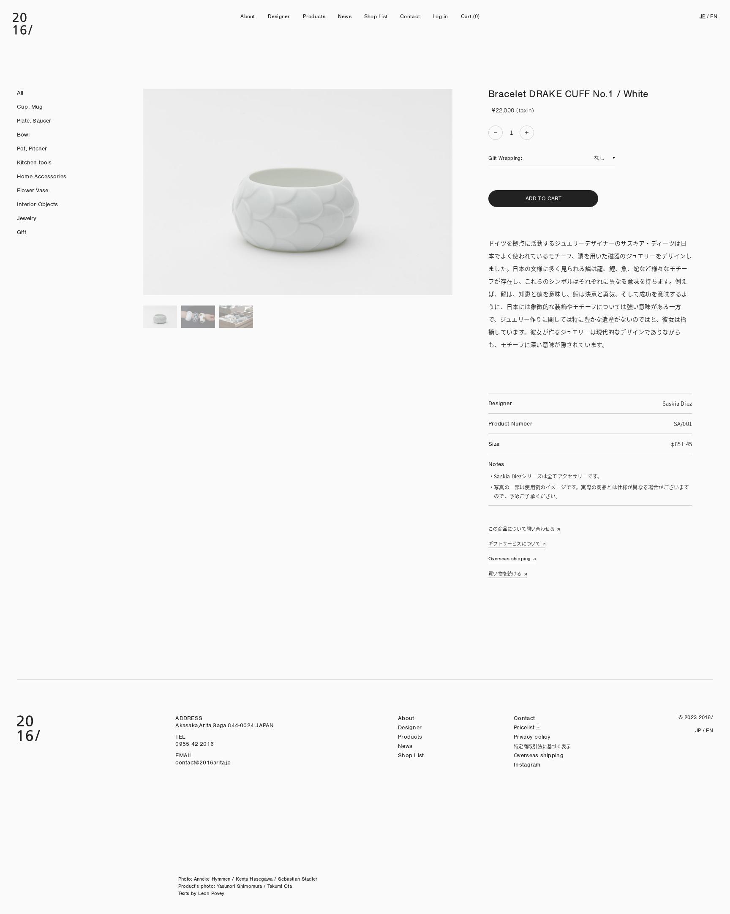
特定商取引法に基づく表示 (542, 746)
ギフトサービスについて (514, 543)
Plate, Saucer (34, 120)
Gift (21, 232)
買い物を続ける (504, 573)
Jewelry (26, 218)
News (344, 16)
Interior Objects (37, 204)
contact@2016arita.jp (203, 762)
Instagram (527, 764)
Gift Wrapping (504, 158)
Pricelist (524, 727)
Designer (279, 16)
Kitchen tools (34, 162)
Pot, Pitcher (32, 148)
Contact (410, 16)
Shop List (375, 16)
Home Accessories (41, 176)
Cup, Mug (30, 106)
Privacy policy (532, 736)
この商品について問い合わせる (521, 528)
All (20, 92)
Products (314, 16)
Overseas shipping (509, 558)
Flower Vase (32, 190)
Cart (470, 16)
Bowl (23, 134)
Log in (440, 16)
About (247, 16)
